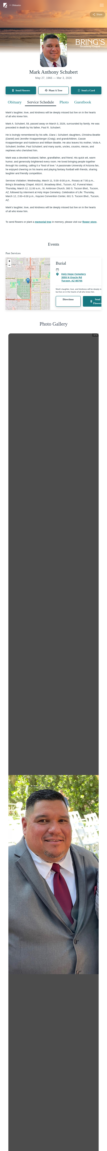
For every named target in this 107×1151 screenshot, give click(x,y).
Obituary (15, 102)
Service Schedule (40, 102)
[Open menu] (102, 5)
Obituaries (16, 5)
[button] (28, 281)
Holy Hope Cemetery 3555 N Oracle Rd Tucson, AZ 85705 (73, 277)
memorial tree (43, 222)
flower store (89, 222)
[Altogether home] (5, 5)
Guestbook (82, 102)
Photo (64, 102)
